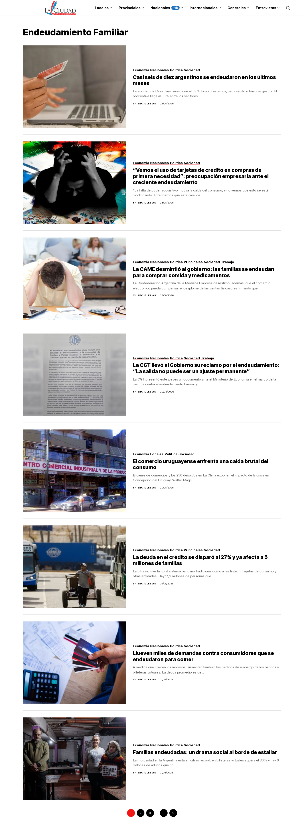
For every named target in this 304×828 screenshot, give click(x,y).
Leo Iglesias (147, 103)
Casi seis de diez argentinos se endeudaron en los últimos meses (204, 80)
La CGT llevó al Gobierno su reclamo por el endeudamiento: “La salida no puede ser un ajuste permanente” (206, 368)
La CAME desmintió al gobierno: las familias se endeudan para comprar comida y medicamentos (203, 272)
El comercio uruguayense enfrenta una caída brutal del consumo (200, 464)
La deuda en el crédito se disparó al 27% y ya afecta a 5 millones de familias (200, 560)
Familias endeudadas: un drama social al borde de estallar (205, 752)
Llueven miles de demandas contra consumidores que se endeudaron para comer (203, 656)
